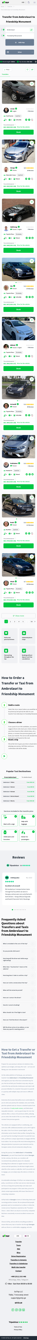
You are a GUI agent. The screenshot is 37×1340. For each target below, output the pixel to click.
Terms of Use (18, 1327)
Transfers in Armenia (19, 1260)
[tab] (18, 944)
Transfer (9, 6)
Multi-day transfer (18, 1267)
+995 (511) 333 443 (18, 1276)
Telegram (24, 1280)
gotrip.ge (18, 1303)
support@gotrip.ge (18, 1298)
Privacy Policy (18, 1329)
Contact (18, 1271)
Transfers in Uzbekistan (18, 1264)
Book (18, 132)
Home (2, 6)
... (27, 622)
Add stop (21, 42)
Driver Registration (18, 1256)
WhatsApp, (13, 1280)
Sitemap (26, 1338)
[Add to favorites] (32, 84)
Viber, (19, 1280)
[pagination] (2, 621)
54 (31, 622)
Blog (18, 1253)
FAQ (18, 1249)
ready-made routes (17, 1108)
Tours (18, 1245)
